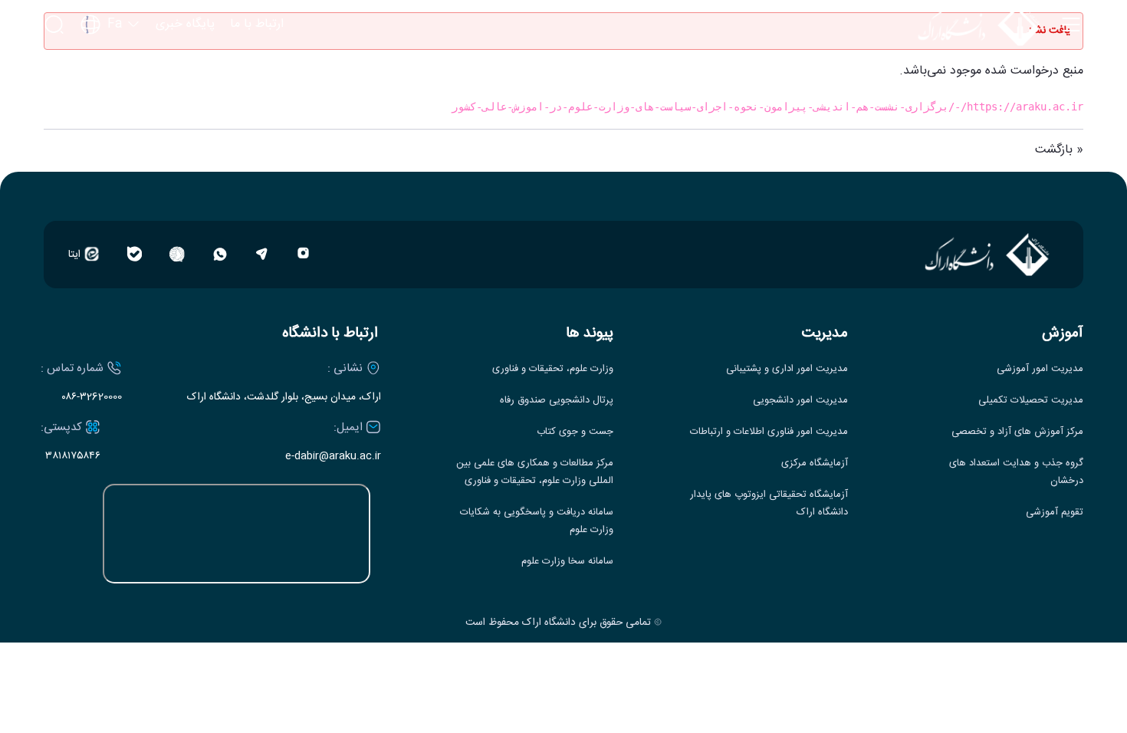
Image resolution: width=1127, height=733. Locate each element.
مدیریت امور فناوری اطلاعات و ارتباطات (769, 432)
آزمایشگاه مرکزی (814, 463)
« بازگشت (1059, 150)
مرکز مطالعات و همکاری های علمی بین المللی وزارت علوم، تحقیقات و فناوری (534, 472)
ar (110, 94)
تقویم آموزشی (1054, 513)
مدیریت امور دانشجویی (800, 401)
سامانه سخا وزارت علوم (567, 562)
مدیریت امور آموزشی (1040, 369)
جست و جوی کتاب (575, 432)
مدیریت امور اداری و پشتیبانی (787, 369)
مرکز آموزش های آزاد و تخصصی (1017, 432)
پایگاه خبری (185, 24)
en (110, 68)
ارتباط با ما (257, 24)
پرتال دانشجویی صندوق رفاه (556, 401)
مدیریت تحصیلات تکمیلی (1030, 401)
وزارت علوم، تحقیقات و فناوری (552, 369)
